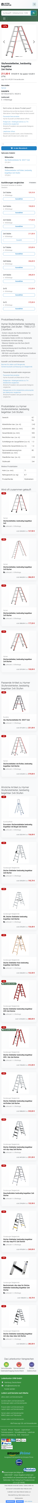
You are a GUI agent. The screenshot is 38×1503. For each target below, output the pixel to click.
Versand (4, 1430)
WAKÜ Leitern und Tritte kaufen (11, 1415)
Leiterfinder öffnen (9, 131)
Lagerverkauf (25, 1430)
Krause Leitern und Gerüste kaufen (12, 1407)
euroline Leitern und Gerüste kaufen (12, 1401)
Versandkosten (32, 1423)
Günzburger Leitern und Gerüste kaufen (14, 1403)
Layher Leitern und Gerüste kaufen (12, 1409)
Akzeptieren (10, 1501)
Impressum (25, 1435)
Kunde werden (9, 1389)
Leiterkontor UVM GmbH (15, 1437)
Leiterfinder (31, 1432)
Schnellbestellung (20, 1432)
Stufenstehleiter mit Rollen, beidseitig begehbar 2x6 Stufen (18, 171)
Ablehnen (20, 1501)
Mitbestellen (9, 157)
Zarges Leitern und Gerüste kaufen (12, 1419)
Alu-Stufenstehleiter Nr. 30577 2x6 (17, 160)
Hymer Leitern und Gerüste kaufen (12, 1413)
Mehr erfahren (28, 1501)
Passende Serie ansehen (11, 116)
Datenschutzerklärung (8, 1435)
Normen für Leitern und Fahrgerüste (13, 364)
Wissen (10, 1430)
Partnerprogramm (7, 1432)
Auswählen (19, 199)
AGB (18, 1435)
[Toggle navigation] (4, 18)
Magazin (17, 1430)
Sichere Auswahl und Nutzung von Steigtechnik (16, 367)
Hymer (3, 88)
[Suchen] (34, 13)
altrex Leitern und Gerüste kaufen (12, 1397)
